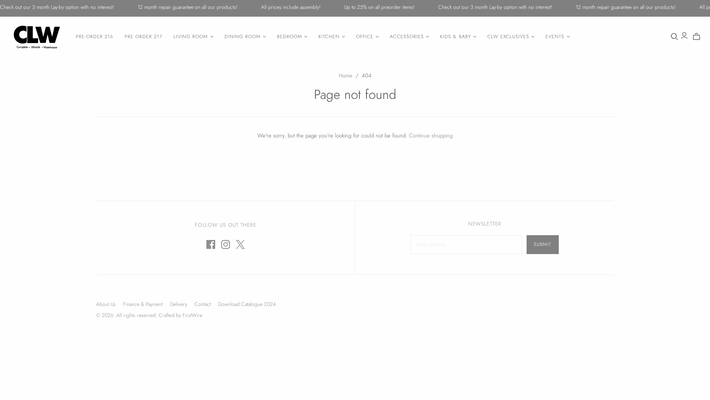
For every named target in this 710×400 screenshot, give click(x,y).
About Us (106, 304)
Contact (203, 304)
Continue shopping (431, 135)
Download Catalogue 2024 (247, 304)
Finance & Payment (143, 304)
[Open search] (674, 36)
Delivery (178, 304)
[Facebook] (210, 244)
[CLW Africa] (37, 37)
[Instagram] (225, 244)
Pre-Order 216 (95, 36)
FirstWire (191, 315)
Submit (542, 244)
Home (345, 75)
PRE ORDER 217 (144, 36)
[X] (240, 244)
